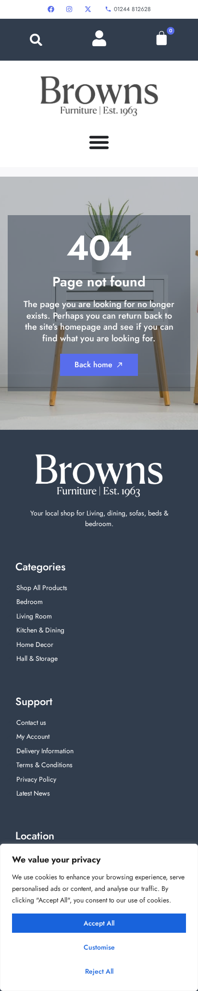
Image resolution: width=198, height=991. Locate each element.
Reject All (99, 971)
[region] (99, 917)
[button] (36, 39)
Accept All (99, 923)
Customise (99, 947)
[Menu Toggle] (99, 142)
